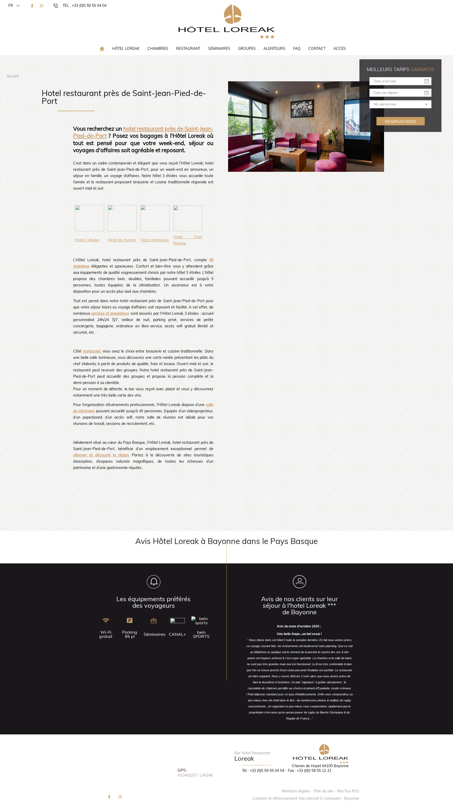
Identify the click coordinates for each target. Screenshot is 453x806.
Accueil (13, 76)
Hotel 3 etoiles (87, 240)
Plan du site (323, 791)
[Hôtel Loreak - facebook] (32, 6)
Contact (317, 48)
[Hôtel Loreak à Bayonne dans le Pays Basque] (227, 21)
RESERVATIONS (400, 121)
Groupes (247, 48)
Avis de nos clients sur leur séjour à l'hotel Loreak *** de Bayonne (299, 605)
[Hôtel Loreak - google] (41, 6)
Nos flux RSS (348, 791)
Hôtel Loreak (125, 48)
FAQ (296, 48)
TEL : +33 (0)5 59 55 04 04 (84, 5)
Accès (339, 48)
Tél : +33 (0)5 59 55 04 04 (263, 770)
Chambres (157, 48)
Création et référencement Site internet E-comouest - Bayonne (306, 798)
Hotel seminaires (155, 240)
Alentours (274, 48)
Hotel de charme (122, 240)
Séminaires (219, 48)
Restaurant (188, 48)
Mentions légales (296, 791)
